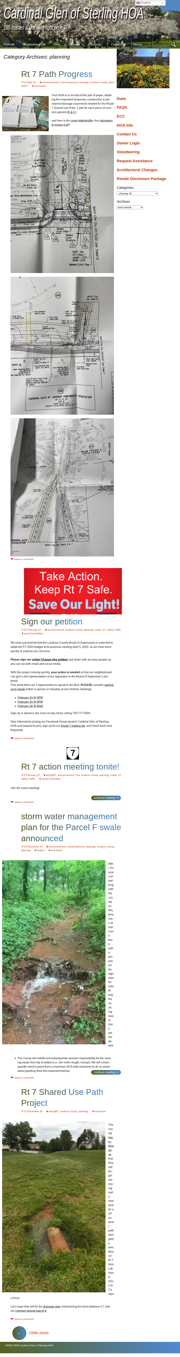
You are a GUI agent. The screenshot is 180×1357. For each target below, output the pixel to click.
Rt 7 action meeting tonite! (70, 766)
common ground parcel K (31, 1310)
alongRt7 (51, 775)
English (145, 2)
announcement (50, 82)
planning (113, 82)
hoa (78, 775)
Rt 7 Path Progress (56, 74)
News (57, 44)
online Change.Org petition (50, 659)
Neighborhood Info (34, 44)
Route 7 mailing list (73, 725)
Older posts (33, 1333)
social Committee (33, 633)
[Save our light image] (72, 591)
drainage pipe (51, 1306)
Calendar (74, 44)
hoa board (40, 86)
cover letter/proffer (82, 120)
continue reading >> (106, 797)
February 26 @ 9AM (30, 706)
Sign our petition (51, 621)
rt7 (103, 629)
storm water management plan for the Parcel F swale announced (71, 827)
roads (98, 629)
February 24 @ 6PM (30, 701)
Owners (137, 44)
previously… (95, 44)
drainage (84, 82)
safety (110, 629)
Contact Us (118, 44)
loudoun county (98, 82)
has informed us (111, 1146)
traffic (118, 629)
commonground (69, 82)
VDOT (24, 86)
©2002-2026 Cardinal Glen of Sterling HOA (29, 1345)
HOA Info (9, 44)
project (40, 850)
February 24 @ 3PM (30, 697)
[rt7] (72, 753)
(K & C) (71, 112)
